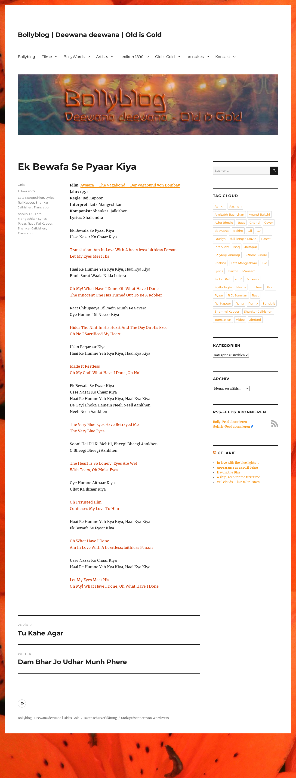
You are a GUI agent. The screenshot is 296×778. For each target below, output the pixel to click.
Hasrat (266, 239)
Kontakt (222, 57)
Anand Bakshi (259, 214)
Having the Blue (228, 472)
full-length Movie (243, 239)
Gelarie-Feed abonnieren (231, 427)
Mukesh (253, 279)
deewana (222, 230)
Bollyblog (26, 57)
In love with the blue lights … (238, 463)
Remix (253, 303)
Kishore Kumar (256, 255)
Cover (268, 222)
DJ (259, 230)
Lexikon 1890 (132, 57)
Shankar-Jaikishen (32, 228)
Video (240, 319)
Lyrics (50, 197)
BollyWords (74, 57)
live (264, 263)
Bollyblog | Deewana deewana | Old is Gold (90, 35)
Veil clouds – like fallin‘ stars (238, 482)
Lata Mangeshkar (31, 197)
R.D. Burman (237, 295)
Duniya (220, 239)
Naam (241, 287)
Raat (31, 223)
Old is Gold (165, 57)
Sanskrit (269, 303)
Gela (21, 184)
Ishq (236, 247)
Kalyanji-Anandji (227, 255)
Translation (42, 207)
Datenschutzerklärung (100, 718)
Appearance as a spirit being (237, 468)
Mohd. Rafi (223, 279)
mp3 (238, 279)
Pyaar (22, 223)
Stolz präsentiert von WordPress (145, 718)
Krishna (220, 263)
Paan (270, 287)
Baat (241, 222)
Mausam (249, 271)
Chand (255, 222)
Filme (47, 57)
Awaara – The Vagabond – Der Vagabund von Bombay (130, 185)
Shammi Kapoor (227, 311)
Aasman (235, 206)
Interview (222, 247)
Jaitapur (250, 247)
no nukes (195, 57)
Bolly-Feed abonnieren (230, 422)
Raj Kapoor (26, 202)
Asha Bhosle (224, 222)
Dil (31, 214)
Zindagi (255, 319)
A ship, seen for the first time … (240, 477)
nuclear (256, 287)
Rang (240, 303)
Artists (102, 57)
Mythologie (223, 287)
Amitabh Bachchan (229, 214)
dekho (238, 230)
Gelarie (227, 453)
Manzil (233, 271)
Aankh (23, 214)
